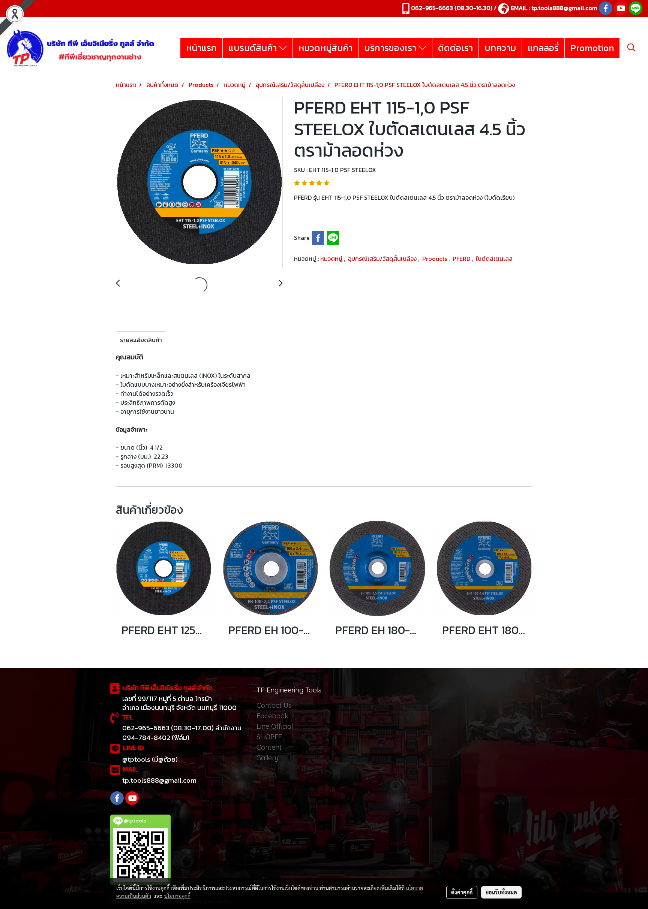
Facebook (272, 716)
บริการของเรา (391, 47)
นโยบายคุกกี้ (177, 896)
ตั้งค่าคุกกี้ (461, 892)
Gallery (267, 758)
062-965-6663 (432, 7)
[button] (631, 47)
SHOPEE (269, 737)
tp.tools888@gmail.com (564, 7)
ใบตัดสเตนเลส (494, 258)
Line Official (274, 726)
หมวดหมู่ (332, 258)
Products (435, 258)
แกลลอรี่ (543, 47)
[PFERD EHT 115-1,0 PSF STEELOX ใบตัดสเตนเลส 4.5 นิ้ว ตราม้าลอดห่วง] (199, 183)
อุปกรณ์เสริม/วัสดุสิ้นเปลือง (383, 258)
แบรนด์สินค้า (253, 47)
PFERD (462, 258)
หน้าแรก (201, 47)
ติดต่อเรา (455, 47)
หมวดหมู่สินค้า (325, 47)
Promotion (592, 47)
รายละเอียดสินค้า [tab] (141, 339)
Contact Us (273, 705)
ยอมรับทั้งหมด (501, 892)
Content (269, 747)
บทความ (500, 47)
